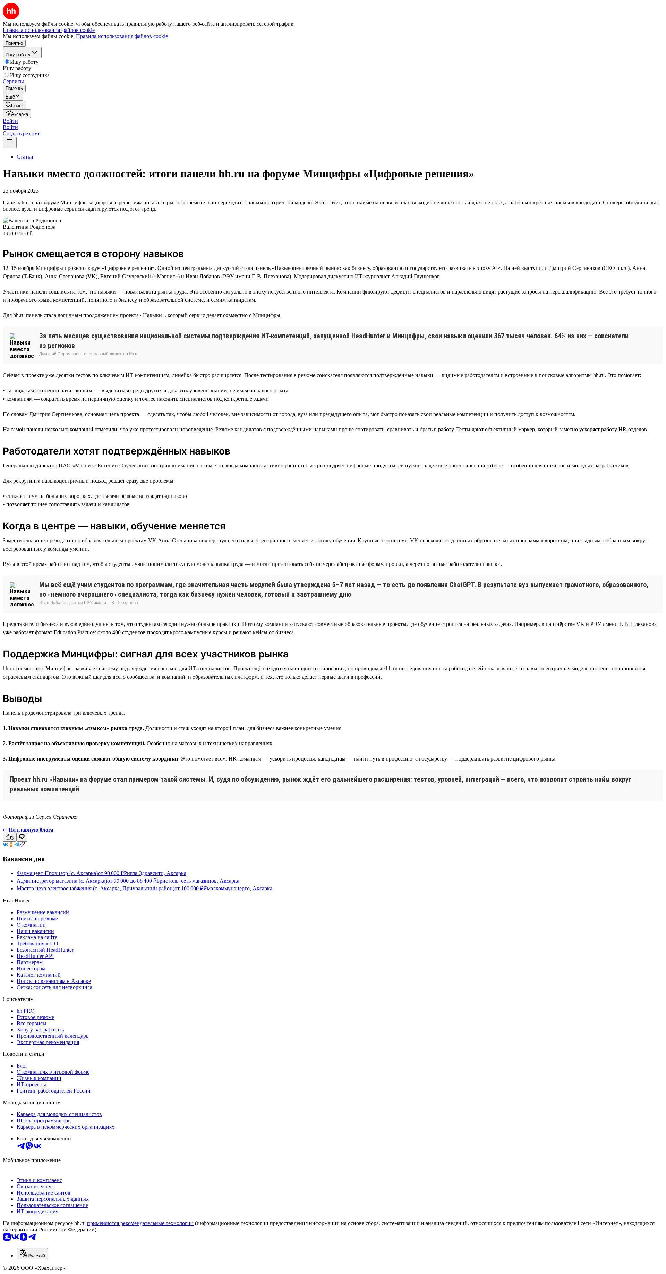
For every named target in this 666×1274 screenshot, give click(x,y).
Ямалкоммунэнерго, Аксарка (237, 888)
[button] (10, 121)
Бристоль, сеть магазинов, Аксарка (197, 881)
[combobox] (32, 1253)
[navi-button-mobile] (10, 142)
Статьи (25, 157)
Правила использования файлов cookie (122, 36)
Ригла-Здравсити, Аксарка (155, 873)
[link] (14, 105)
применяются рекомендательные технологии (140, 1223)
